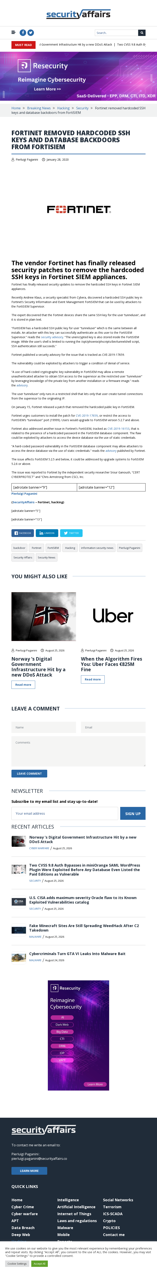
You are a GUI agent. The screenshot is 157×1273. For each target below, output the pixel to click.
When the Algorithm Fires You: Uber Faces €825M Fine (111, 664)
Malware (35, 937)
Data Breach (23, 1227)
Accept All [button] (39, 1263)
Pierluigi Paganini (27, 159)
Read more (23, 685)
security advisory (52, 337)
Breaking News (39, 108)
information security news (97, 548)
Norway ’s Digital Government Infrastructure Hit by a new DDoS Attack (57, 44)
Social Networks (118, 1199)
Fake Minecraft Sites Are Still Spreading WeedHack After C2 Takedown (84, 928)
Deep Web (20, 1234)
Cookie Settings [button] (17, 1263)
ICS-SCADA (112, 1213)
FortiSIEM (53, 548)
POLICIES (111, 1227)
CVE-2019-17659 (87, 415)
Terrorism (112, 1206)
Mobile (63, 1234)
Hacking (63, 108)
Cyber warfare (39, 848)
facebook (25, 533)
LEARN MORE (29, 1171)
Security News (46, 557)
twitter (74, 533)
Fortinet (36, 548)
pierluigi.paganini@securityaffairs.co (39, 1158)
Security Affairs (22, 557)
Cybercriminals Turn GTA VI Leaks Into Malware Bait (77, 953)
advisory (22, 385)
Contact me (114, 1234)
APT (15, 1220)
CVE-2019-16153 (118, 429)
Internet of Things (74, 1213)
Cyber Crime (22, 1206)
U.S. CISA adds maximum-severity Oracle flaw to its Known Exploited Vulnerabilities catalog (83, 900)
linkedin (49, 533)
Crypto (109, 1220)
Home (16, 108)
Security (82, 108)
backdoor (19, 548)
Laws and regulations (77, 1220)
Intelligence (68, 1199)
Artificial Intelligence (76, 1206)
